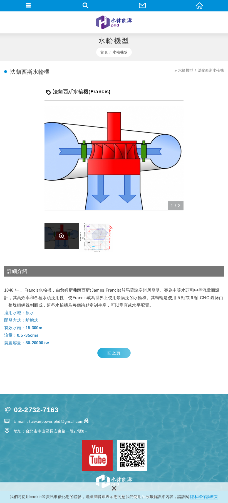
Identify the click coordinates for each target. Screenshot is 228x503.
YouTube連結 (97, 455)
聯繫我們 (142, 5)
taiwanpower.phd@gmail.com (56, 421)
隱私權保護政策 (204, 496)
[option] (114, 158)
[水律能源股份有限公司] (114, 22)
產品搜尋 (85, 5)
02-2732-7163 (36, 409)
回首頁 (199, 5)
